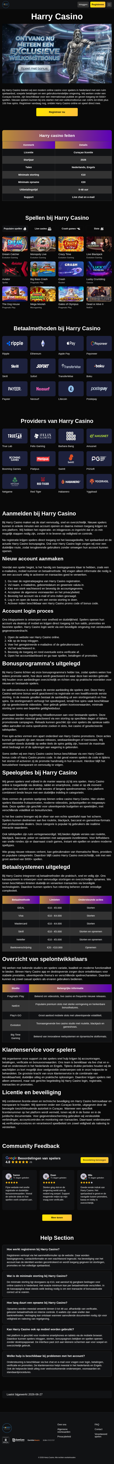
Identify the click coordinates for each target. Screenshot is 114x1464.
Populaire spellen (13, 228)
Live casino (41, 228)
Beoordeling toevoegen (94, 1160)
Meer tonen (57, 1217)
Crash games (69, 228)
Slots (96, 228)
